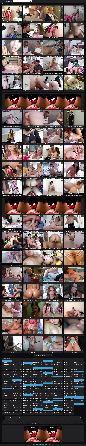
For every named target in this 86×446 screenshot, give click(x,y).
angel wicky (14, 421)
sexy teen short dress (50, 419)
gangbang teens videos (36, 423)
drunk (13, 419)
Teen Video (7, 1)
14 (44, 355)
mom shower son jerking (34, 421)
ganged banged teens (38, 417)
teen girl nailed (20, 417)
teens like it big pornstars (7, 423)
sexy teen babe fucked (71, 421)
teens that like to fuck (45, 423)
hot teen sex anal (28, 423)
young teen (14, 417)
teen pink (71, 423)
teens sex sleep (69, 419)
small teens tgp (8, 417)
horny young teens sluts (45, 421)
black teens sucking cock (78, 423)
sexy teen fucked (79, 421)
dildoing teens (8, 419)
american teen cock (64, 423)
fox (59, 423)
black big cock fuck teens (28, 417)
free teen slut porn (56, 417)
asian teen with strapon (48, 417)
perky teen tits (19, 421)
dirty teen (21, 423)
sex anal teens (16, 423)
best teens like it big (76, 419)
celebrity (62, 417)
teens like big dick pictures (60, 419)
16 (49, 355)
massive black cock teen (20, 419)
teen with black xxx (7, 421)
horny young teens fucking (30, 419)
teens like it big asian (61, 421)
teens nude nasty (54, 423)
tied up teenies (26, 421)
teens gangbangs (53, 421)
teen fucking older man (41, 419)
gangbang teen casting (77, 417)
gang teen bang (68, 417)
